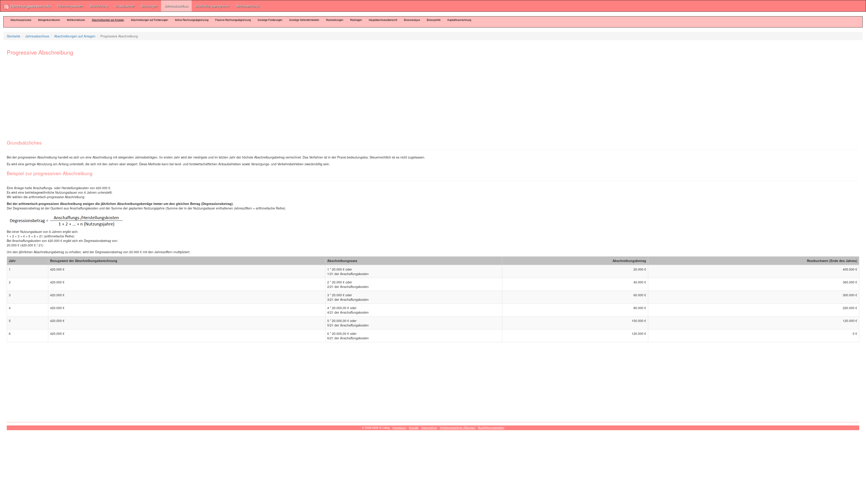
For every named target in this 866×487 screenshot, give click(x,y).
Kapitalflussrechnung (459, 20)
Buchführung (99, 6)
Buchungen (149, 6)
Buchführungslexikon (491, 428)
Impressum (399, 428)
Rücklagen (356, 20)
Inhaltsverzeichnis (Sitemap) (457, 428)
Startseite (13, 36)
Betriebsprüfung (247, 6)
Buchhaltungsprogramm (212, 6)
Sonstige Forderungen (270, 20)
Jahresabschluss (176, 6)
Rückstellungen (334, 20)
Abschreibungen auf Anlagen (108, 20)
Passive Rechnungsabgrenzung (233, 20)
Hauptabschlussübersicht (383, 20)
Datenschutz (429, 428)
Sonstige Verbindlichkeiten (304, 20)
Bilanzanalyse (412, 20)
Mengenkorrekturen (49, 20)
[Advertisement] (142, 94)
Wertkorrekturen (76, 20)
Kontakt (414, 428)
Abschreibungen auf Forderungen (149, 20)
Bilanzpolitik (434, 20)
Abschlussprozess (20, 20)
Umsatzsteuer (125, 6)
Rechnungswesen (70, 6)
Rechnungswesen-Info (30, 6)
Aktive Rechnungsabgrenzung (191, 20)
